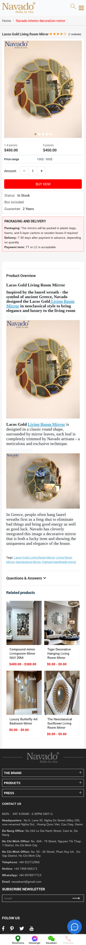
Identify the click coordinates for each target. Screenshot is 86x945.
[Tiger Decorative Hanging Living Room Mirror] (62, 623)
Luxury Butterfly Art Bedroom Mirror (24, 721)
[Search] (73, 6)
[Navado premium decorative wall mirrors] (18, 8)
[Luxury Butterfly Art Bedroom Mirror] (24, 693)
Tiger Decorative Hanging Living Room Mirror (59, 653)
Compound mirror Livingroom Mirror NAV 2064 (22, 653)
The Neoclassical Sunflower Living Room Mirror (59, 723)
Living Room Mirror (46, 424)
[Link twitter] (21, 930)
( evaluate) (74, 34)
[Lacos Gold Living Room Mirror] (43, 89)
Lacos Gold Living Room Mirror (34, 557)
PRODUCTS (12, 783)
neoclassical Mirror (27, 562)
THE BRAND (13, 773)
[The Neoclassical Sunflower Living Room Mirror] (62, 693)
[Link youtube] (31, 930)
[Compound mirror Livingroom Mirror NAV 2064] (24, 623)
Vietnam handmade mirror (59, 562)
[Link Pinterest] (12, 930)
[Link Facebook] (3, 930)
